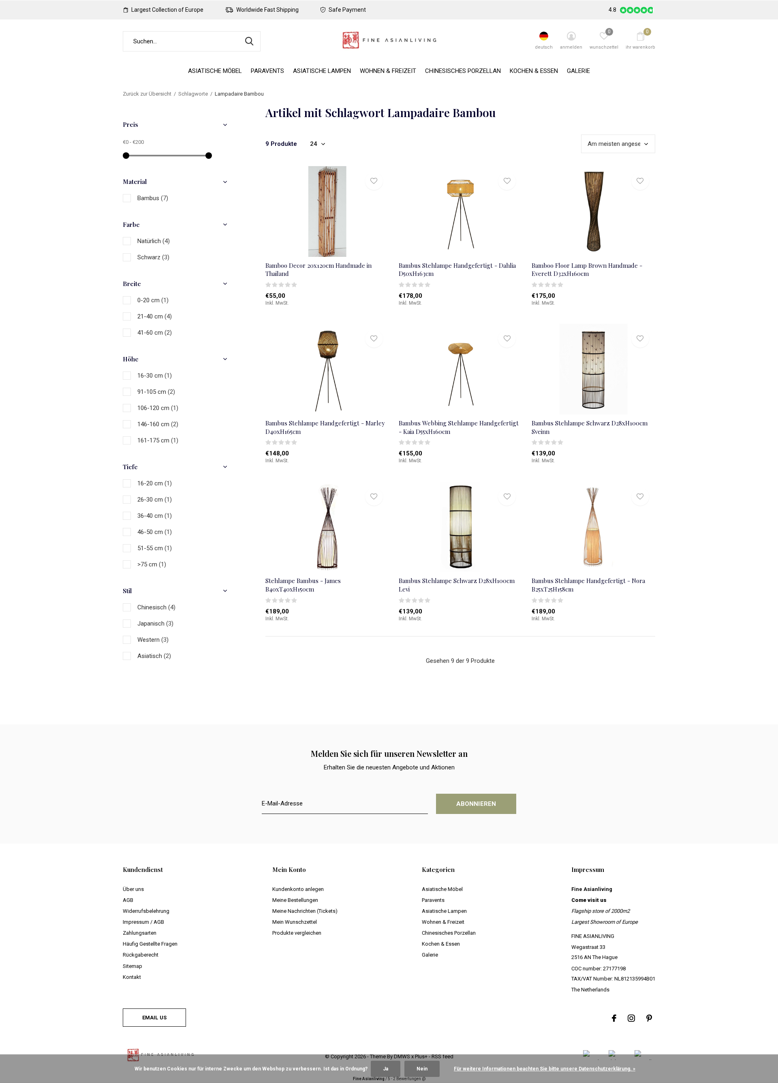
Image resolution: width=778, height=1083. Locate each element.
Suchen (249, 41)
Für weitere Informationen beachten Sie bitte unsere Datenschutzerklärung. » (544, 1069)
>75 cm (151, 564)
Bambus (152, 198)
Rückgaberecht (140, 955)
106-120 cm (157, 408)
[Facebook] (614, 1018)
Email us (154, 1018)
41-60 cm (154, 332)
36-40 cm (154, 515)
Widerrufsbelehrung (146, 911)
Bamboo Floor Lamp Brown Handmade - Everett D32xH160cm (587, 269)
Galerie (578, 71)
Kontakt (132, 977)
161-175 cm (157, 440)
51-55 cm (154, 548)
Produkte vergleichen (296, 933)
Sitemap (132, 966)
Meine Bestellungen (295, 900)
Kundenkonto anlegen (298, 889)
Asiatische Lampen (322, 71)
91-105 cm (156, 391)
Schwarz (153, 257)
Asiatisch (154, 656)
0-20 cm (153, 300)
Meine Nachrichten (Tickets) (305, 911)
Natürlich (153, 241)
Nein (422, 1069)
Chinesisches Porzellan (463, 71)
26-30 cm (154, 499)
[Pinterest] (649, 1018)
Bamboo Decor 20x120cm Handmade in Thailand (318, 269)
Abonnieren (476, 803)
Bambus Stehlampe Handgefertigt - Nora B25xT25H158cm (588, 585)
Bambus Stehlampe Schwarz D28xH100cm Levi (457, 585)
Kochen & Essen (534, 71)
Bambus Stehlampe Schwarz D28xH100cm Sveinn (590, 427)
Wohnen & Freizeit (388, 71)
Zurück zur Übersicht (147, 94)
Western (153, 639)
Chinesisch (156, 607)
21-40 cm (154, 316)
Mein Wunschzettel (294, 922)
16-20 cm (154, 483)
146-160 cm (157, 424)
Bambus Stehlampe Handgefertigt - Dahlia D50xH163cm (457, 269)
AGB (128, 900)
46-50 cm (154, 532)
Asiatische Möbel (215, 71)
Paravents (267, 71)
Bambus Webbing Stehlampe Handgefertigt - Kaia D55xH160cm (459, 427)
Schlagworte (193, 94)
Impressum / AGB (143, 922)
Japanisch (155, 623)
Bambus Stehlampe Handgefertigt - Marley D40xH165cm (325, 427)
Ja (385, 1069)
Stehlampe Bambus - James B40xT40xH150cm (303, 585)
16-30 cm (154, 375)
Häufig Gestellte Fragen (150, 944)
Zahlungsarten (139, 933)
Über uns (133, 889)
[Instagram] (631, 1018)
